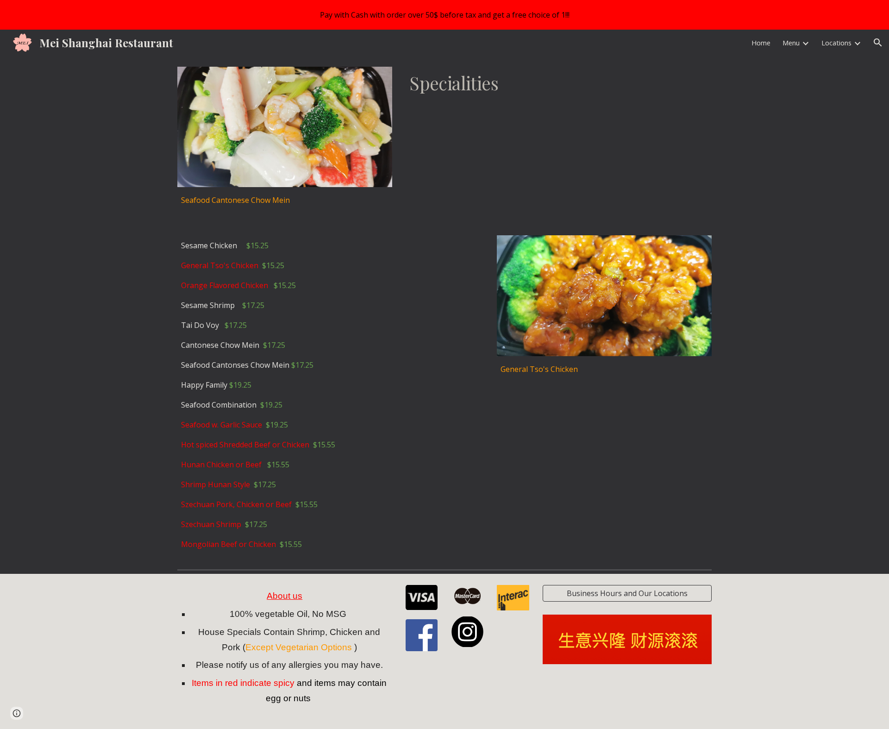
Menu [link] (791, 42)
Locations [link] (836, 42)
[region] (444, 15)
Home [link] (760, 42)
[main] (284, 200)
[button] (878, 42)
